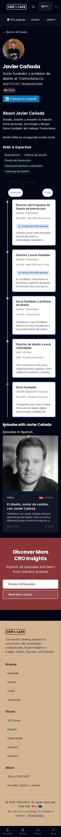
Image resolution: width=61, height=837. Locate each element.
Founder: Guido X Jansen (23, 785)
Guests (35, 19)
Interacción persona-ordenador (23, 165)
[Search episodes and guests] (33, 7)
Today (47, 192)
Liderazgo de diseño (17, 171)
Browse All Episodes (21, 584)
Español (12, 756)
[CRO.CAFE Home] (16, 7)
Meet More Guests (20, 594)
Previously (15, 192)
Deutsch (12, 747)
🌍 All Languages (16, 19)
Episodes (13, 673)
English (12, 729)
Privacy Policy (36, 815)
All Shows (14, 720)
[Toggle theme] (56, 7)
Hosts (11, 691)
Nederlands (14, 738)
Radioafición (12, 154)
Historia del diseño (36, 154)
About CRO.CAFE (18, 776)
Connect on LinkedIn (23, 99)
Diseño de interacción (18, 160)
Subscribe (14, 699)
